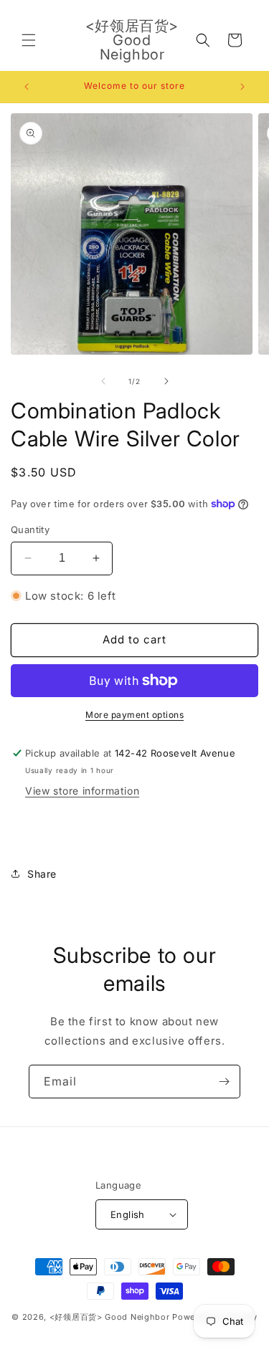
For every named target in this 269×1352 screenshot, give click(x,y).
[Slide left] (103, 381)
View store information (82, 791)
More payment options (134, 714)
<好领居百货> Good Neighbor (109, 1317)
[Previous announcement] (26, 86)
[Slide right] (166, 381)
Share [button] (42, 874)
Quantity (30, 529)
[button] (28, 40)
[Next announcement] (242, 86)
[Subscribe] (224, 1081)
